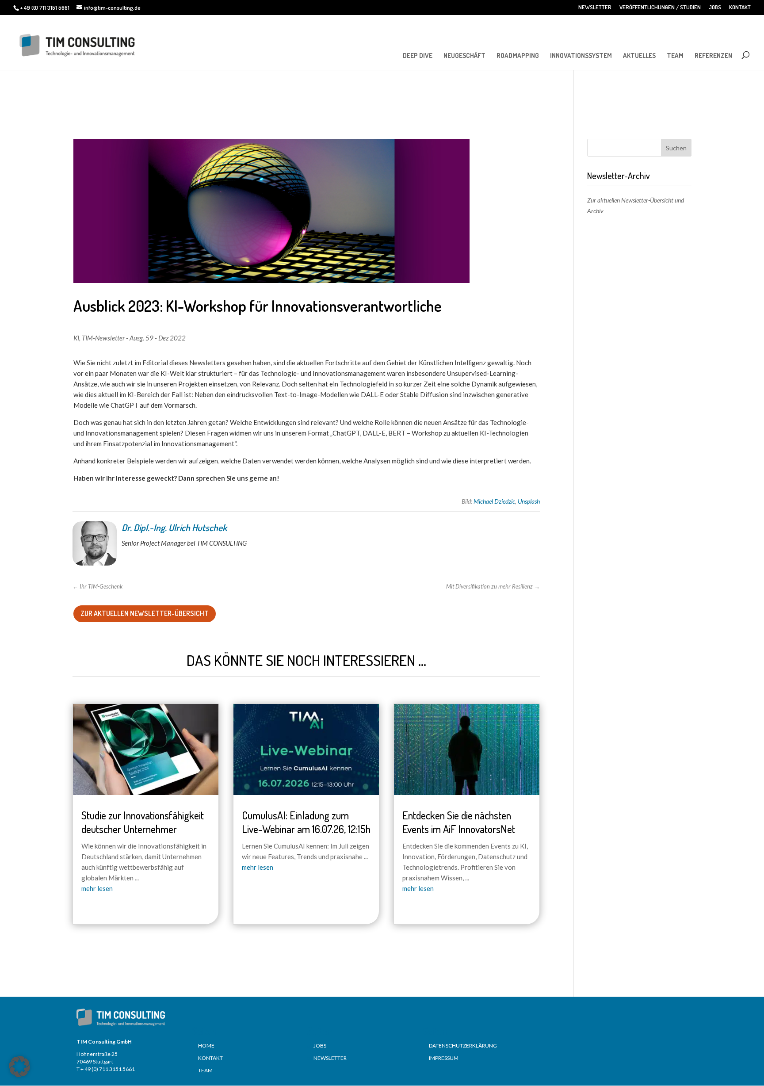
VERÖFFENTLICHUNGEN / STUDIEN (660, 7)
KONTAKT (740, 7)
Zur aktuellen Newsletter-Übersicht (144, 613)
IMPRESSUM (443, 1058)
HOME (206, 1045)
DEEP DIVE (417, 55)
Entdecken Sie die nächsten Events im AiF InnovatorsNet (458, 822)
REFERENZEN (713, 55)
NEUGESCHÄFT (464, 55)
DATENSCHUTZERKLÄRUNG (463, 1045)
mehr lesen (97, 888)
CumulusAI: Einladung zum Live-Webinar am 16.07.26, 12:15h (306, 822)
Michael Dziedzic (494, 501)
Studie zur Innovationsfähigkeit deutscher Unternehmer (142, 822)
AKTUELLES (639, 55)
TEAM (675, 55)
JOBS (715, 7)
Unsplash (529, 501)
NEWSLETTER (594, 7)
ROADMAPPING (518, 55)
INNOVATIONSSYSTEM (581, 55)
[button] (19, 1066)
